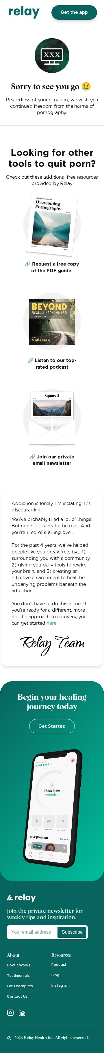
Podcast (58, 964)
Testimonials (18, 975)
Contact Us (17, 996)
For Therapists (20, 985)
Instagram (60, 985)
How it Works (18, 965)
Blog (55, 974)
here (51, 623)
